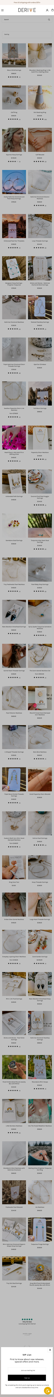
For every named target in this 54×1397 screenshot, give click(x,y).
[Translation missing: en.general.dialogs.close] (50, 1350)
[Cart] (52, 10)
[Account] (47, 10)
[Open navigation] (7, 10)
